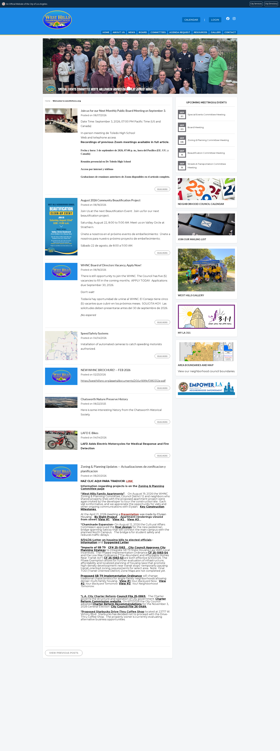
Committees (158, 32)
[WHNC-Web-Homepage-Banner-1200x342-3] (138, 89)
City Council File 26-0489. (129, 606)
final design (123, 527)
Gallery (216, 32)
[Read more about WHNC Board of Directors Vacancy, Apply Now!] (61, 279)
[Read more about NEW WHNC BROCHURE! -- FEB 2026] (61, 384)
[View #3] (140, 519)
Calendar (191, 19)
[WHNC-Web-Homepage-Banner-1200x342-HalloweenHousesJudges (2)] (129, 89)
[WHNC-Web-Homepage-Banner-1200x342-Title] (124, 89)
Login (215, 19)
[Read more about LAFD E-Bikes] (61, 448)
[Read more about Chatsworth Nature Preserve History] (61, 407)
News (131, 32)
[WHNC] (147, 89)
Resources (200, 32)
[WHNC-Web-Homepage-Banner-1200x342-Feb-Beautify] (142, 89)
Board (143, 32)
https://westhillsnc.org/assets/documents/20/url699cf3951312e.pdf (123, 380)
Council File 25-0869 (131, 596)
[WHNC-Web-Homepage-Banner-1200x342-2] (151, 89)
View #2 (118, 519)
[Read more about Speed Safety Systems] (61, 359)
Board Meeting (196, 127)
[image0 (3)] (120, 89)
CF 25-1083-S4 (158, 552)
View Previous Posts (63, 652)
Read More (162, 189)
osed (91, 575)
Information (89, 542)
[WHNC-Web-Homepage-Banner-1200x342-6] (156, 89)
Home (106, 32)
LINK (129, 481)
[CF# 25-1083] (126, 547)
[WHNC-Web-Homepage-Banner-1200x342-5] (160, 89)
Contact (230, 32)
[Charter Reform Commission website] (121, 601)
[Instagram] (234, 18)
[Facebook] (228, 18)
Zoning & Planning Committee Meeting (208, 140)
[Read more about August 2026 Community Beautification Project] (61, 254)
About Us (119, 32)
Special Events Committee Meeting (206, 114)
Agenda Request (179, 32)
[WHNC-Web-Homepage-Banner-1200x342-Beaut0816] (133, 89)
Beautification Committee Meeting (206, 153)
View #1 (104, 519)
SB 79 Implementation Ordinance (118, 575)
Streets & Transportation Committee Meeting (207, 166)
